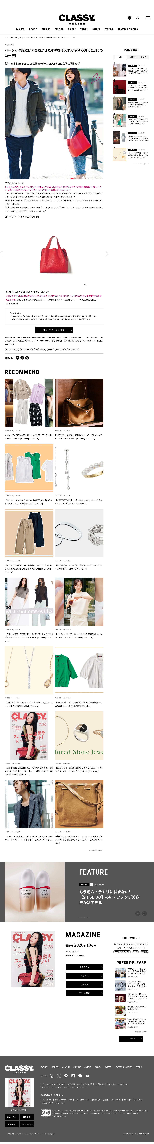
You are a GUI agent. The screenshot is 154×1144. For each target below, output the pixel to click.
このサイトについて (14, 1134)
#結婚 (130, 948)
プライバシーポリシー (33, 1134)
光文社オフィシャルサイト (118, 1084)
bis (88, 1100)
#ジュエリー (119, 944)
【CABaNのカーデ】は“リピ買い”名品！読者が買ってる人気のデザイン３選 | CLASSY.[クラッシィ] (78, 704)
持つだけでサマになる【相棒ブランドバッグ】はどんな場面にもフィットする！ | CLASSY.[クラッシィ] (78, 436)
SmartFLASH (116, 1100)
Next (144, 913)
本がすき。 (60, 1103)
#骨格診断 (144, 952)
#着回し (50, 350)
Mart (76, 1100)
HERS (70, 1100)
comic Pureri (139, 1100)
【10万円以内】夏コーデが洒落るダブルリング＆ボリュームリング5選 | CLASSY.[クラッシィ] (79, 567)
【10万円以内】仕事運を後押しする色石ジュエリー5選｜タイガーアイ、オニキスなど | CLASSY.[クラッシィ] (79, 769)
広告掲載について (74, 1084)
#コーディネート (73, 350)
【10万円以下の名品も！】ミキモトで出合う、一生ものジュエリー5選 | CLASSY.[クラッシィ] (79, 502)
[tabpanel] (54, 263)
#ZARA (135, 952)
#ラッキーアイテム (12, 350)
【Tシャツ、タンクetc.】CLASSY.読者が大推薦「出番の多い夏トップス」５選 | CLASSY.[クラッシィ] (28, 502)
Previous (137, 913)
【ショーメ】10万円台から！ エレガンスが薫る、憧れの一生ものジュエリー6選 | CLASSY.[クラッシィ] (138, 155)
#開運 (43, 350)
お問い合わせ (101, 1084)
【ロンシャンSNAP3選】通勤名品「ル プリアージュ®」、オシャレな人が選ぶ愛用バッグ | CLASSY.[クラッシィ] (138, 121)
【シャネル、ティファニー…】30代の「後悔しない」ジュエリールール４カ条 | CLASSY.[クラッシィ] (78, 635)
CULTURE (59, 29)
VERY (56, 1100)
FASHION (20, 29)
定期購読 (84, 984)
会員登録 (62, 1084)
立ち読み (84, 976)
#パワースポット (26, 350)
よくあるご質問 (88, 1084)
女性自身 (106, 1100)
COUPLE (72, 29)
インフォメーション (49, 1084)
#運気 (36, 350)
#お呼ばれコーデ (141, 944)
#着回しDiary (60, 350)
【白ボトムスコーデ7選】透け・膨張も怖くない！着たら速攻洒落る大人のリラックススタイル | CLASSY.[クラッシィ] (29, 637)
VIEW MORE (131, 1039)
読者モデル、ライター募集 (51, 1087)
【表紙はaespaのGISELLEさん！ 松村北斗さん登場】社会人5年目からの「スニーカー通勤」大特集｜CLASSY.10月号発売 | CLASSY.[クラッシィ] (29, 771)
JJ (43, 1100)
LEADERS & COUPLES (128, 29)
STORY (63, 1100)
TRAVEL (84, 29)
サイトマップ (49, 1134)
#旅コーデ (121, 948)
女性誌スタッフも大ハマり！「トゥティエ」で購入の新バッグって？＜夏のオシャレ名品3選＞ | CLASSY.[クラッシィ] (79, 840)
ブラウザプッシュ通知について (75, 1087)
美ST (82, 1100)
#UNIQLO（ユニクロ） (122, 952)
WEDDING (46, 29)
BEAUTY (33, 29)
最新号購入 (84, 967)
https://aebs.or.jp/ (59, 1116)
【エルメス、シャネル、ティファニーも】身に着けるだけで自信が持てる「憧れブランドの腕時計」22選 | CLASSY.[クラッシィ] (138, 138)
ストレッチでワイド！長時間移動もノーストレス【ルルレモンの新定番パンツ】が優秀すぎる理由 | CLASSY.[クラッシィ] (28, 569)
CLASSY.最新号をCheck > (54, 330)
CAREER (96, 29)
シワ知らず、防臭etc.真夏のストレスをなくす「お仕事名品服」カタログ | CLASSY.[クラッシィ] (28, 436)
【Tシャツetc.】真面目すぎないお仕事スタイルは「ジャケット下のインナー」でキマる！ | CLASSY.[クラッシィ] (29, 838)
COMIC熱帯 (128, 1100)
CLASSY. (49, 1100)
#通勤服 (129, 944)
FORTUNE (109, 29)
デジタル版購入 (84, 993)
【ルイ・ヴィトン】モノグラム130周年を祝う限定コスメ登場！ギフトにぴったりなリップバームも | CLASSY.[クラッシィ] (138, 87)
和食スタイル (96, 1100)
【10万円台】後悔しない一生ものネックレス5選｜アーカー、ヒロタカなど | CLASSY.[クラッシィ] (29, 704)
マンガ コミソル (48, 1103)
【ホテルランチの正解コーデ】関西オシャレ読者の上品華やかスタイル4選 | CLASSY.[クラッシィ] (138, 71)
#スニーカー (140, 948)
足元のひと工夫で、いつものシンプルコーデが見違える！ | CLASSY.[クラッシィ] (138, 104)
